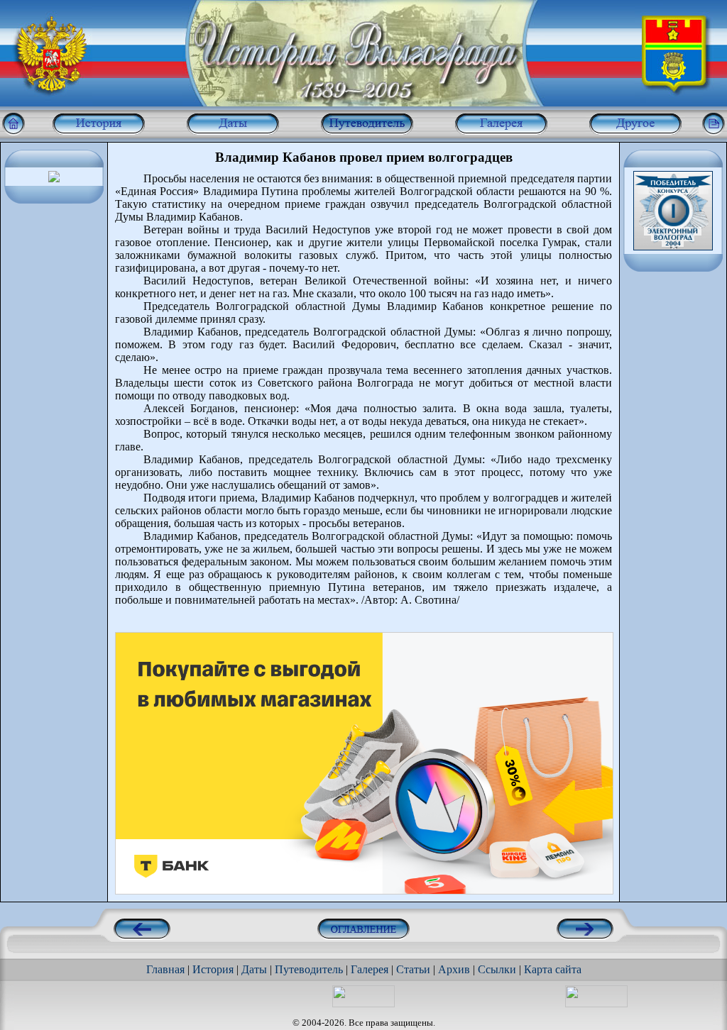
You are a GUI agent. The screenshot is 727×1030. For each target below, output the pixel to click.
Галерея (369, 969)
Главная (165, 969)
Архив (454, 969)
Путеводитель (309, 969)
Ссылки (497, 969)
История (213, 969)
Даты (254, 969)
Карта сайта (552, 969)
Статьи (413, 969)
